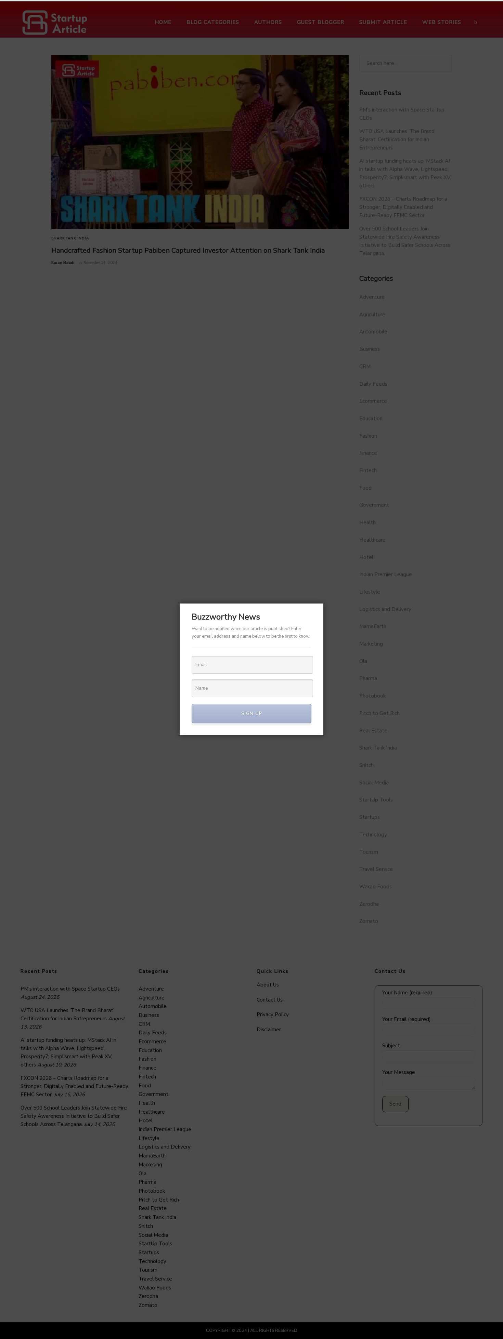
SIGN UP (251, 713)
